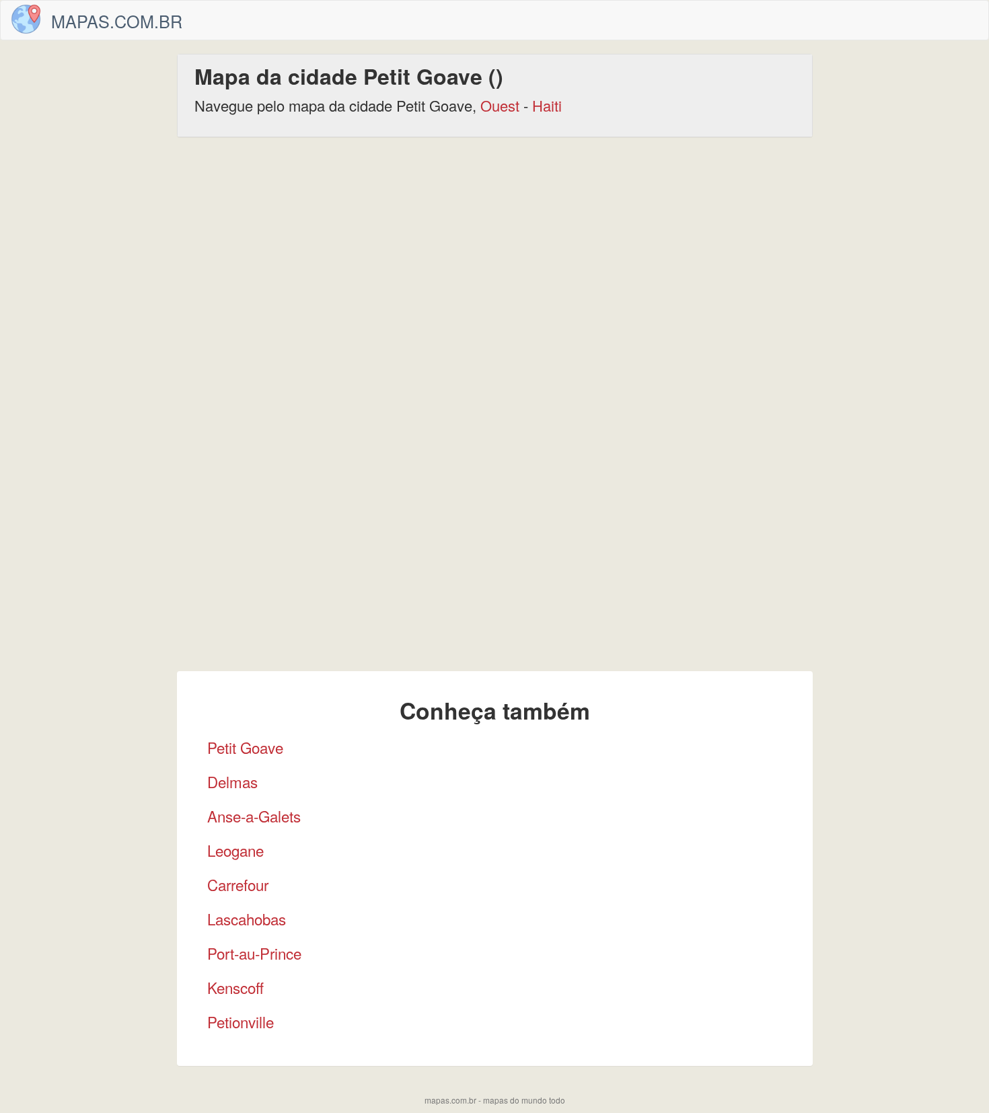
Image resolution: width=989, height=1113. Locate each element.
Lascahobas (246, 918)
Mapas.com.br (116, 21)
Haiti (547, 105)
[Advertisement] (494, 251)
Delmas (232, 781)
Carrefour (237, 884)
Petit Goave (245, 747)
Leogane (235, 850)
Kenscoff (235, 987)
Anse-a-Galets (254, 816)
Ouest (499, 105)
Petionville (240, 1021)
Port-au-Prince (254, 953)
